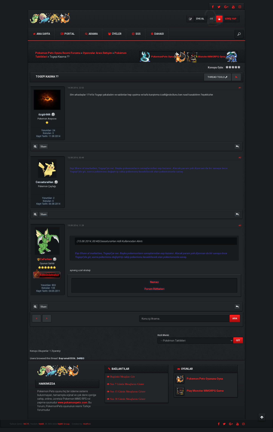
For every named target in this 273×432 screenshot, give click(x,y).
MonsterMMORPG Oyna (211, 56)
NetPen (87, 424)
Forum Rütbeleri (154, 288)
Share (43, 146)
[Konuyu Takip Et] (236, 77)
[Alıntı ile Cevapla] (237, 146)
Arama (93, 33)
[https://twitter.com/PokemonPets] (219, 6)
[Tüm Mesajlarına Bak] (35, 146)
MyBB (41, 424)
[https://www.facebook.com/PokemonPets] (212, 6)
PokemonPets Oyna (163, 56)
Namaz (154, 282)
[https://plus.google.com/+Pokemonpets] (226, 6)
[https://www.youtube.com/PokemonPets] (233, 6)
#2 (240, 157)
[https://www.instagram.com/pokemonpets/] (240, 6)
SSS (138, 33)
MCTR (26, 424)
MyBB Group (64, 424)
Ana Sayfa (43, 33)
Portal (69, 33)
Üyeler (116, 33)
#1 (240, 88)
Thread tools (216, 77)
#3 (240, 225)
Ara (234, 318)
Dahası (159, 33)
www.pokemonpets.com (72, 402)
